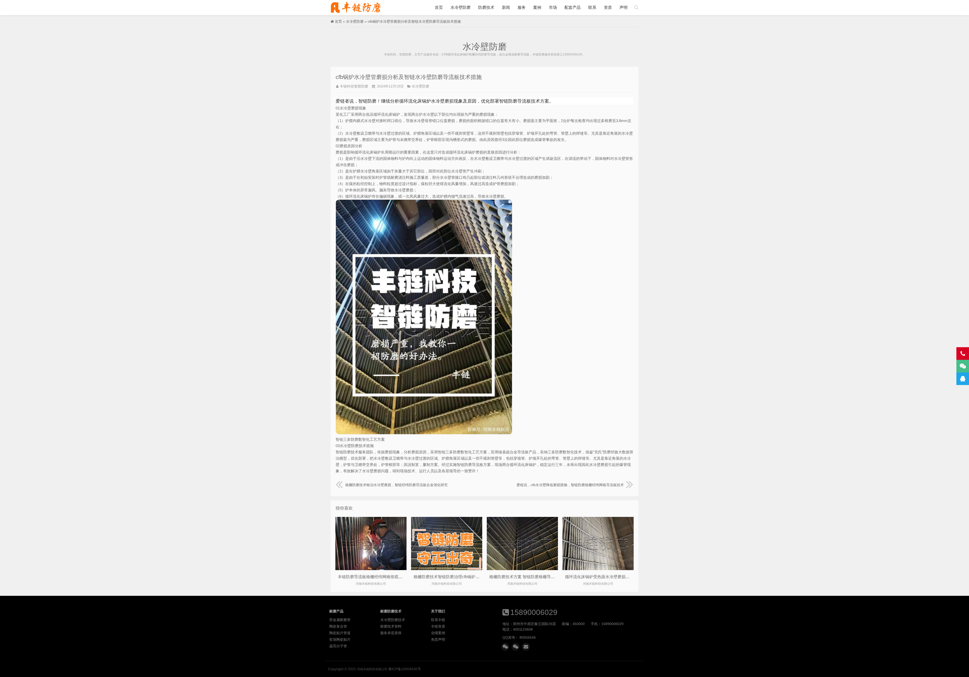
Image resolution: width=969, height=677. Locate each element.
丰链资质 (438, 626)
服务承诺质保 (390, 633)
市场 (553, 7)
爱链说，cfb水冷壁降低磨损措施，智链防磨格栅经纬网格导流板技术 (570, 485)
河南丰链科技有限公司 (356, 7)
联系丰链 (438, 620)
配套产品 (572, 7)
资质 (608, 7)
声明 (624, 7)
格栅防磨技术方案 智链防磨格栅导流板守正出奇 (532, 577)
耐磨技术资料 (390, 626)
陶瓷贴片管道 (340, 633)
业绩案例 (438, 633)
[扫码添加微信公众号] (516, 647)
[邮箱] (526, 647)
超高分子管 (338, 646)
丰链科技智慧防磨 (354, 86)
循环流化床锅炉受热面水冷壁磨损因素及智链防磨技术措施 (617, 577)
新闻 (506, 7)
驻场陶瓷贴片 (340, 639)
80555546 (528, 637)
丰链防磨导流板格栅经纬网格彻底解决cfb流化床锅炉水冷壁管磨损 (397, 577)
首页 (439, 7)
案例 (537, 7)
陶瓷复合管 (338, 626)
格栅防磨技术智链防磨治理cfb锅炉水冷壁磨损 (455, 577)
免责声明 (438, 639)
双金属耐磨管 (340, 620)
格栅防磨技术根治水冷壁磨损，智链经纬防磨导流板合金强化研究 (396, 485)
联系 (592, 7)
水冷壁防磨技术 (392, 620)
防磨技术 (486, 7)
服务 (522, 7)
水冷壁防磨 (460, 7)
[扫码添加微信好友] (505, 647)
